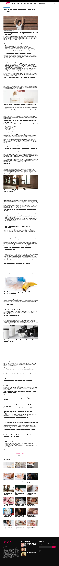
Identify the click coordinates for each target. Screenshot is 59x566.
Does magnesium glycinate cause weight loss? (8, 505)
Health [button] (31, 3)
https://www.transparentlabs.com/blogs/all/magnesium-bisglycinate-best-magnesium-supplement (19, 443)
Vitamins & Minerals (8, 6)
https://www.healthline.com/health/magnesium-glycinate (13, 444)
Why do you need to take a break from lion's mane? (31, 553)
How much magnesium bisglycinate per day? (7, 516)
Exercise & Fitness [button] (19, 3)
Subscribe (53, 546)
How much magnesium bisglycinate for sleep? (31, 505)
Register (48, 0)
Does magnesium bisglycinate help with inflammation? (31, 470)
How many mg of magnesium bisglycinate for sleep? (20, 505)
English (52, 0)
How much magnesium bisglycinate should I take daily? (32, 528)
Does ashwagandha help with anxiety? (28, 454)
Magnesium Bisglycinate (15, 6)
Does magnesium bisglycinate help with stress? (19, 482)
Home (4, 6)
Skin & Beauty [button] (36, 3)
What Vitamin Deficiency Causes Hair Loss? (31, 548)
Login (46, 0)
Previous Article (18, 453)
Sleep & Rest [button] (13, 3)
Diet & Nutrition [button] (26, 3)
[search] (55, 3)
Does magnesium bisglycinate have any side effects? (8, 470)
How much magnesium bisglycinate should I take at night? (20, 528)
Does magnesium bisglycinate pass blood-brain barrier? (31, 493)
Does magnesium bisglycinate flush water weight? (12, 455)
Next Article (22, 453)
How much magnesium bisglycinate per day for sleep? (31, 516)
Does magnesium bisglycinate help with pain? (8, 481)
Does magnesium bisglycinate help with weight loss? (7, 493)
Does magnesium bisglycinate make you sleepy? (19, 493)
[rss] (40, 551)
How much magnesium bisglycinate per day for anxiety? (19, 516)
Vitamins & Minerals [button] (42, 3)
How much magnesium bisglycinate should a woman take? (8, 528)
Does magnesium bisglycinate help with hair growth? (20, 470)
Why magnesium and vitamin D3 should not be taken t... (32, 544)
